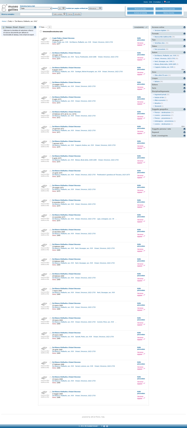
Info (151, 2)
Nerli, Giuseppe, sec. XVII (84, 248)
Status (154, 46)
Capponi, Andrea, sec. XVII (84, 145)
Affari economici (160, 100)
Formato (155, 34)
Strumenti (158, 106)
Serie (154, 88)
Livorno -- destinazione (162, 124)
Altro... (183, 69)
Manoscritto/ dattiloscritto (163, 37)
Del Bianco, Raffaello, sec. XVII (80, 42)
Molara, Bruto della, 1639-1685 (86, 160)
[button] (62, 8)
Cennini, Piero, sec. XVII (105, 322)
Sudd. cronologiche (160, 136)
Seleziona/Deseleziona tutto (52, 32)
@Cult (93, 417)
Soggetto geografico (160, 109)
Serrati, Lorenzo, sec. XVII (84, 366)
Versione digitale (140, 44)
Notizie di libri (159, 97)
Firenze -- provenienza (162, 118)
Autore (154, 52)
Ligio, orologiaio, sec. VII (105, 219)
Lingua (154, 78)
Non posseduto (160, 49)
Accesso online (158, 27)
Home (146, 2)
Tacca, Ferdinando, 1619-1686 (86, 57)
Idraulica (158, 103)
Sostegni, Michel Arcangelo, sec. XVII (88, 71)
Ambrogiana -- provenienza (163, 121)
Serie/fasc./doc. (160, 43)
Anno (154, 72)
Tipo (154, 40)
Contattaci (157, 2)
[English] (165, 2)
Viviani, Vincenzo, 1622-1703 (102, 42)
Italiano (157, 81)
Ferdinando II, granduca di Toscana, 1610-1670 (113, 175)
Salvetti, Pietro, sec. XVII (83, 337)
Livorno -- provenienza (162, 115)
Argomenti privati (160, 94)
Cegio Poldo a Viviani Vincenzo (63, 38)
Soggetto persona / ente (161, 129)
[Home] (10, 7)
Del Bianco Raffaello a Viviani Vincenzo (66, 53)
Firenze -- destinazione (162, 112)
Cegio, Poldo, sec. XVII (60, 42)
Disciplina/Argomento (160, 91)
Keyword (155, 132)
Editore (155, 85)
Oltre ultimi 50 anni (161, 75)
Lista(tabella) (139, 27)
